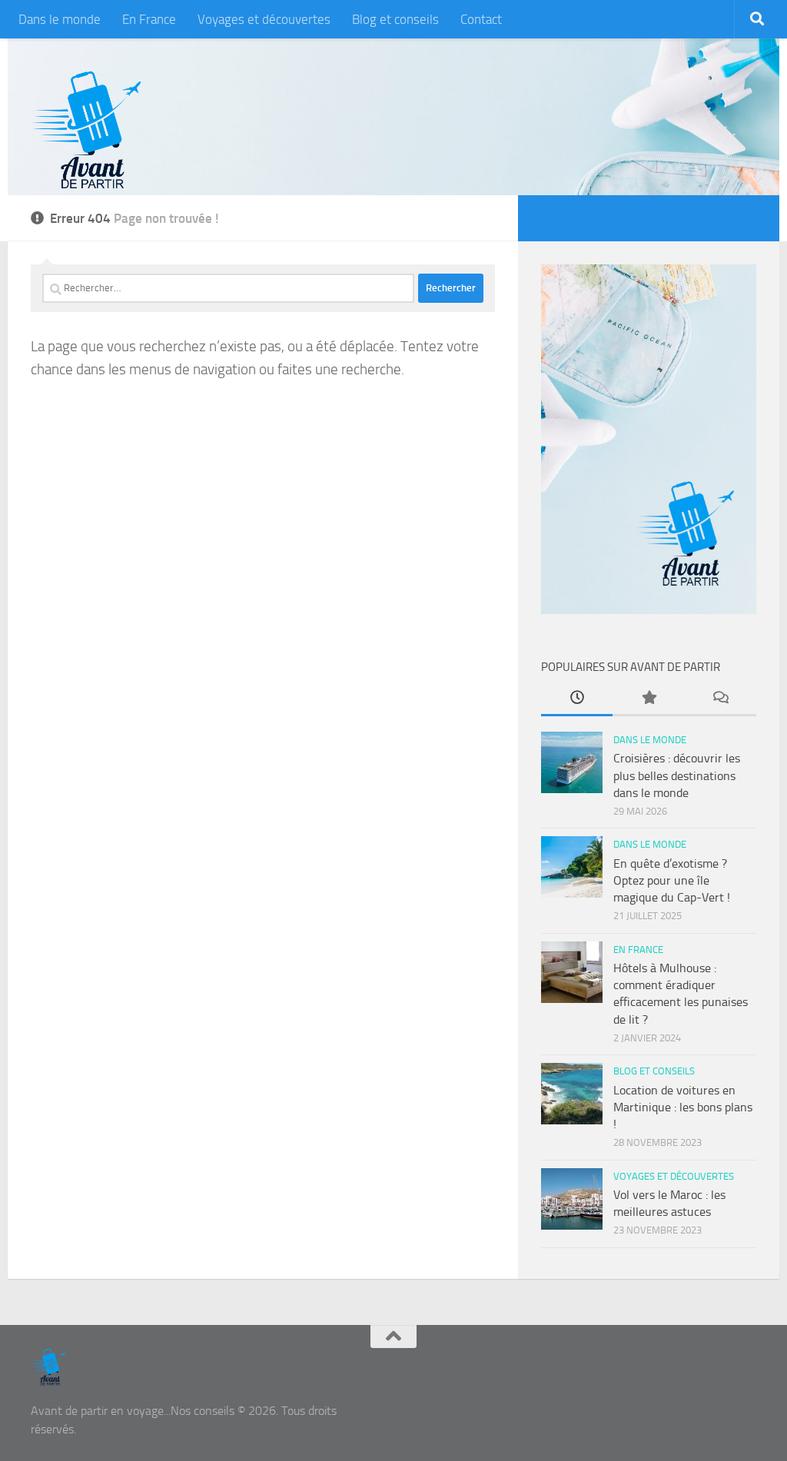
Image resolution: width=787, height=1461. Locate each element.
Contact (481, 19)
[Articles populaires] (648, 699)
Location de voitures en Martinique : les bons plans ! (682, 1107)
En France (149, 19)
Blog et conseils (395, 19)
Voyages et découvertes (264, 19)
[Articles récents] (577, 699)
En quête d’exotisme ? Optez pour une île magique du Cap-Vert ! (671, 880)
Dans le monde (59, 19)
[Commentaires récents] (720, 699)
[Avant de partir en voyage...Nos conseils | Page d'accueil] (87, 130)
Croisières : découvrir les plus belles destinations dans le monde (676, 775)
